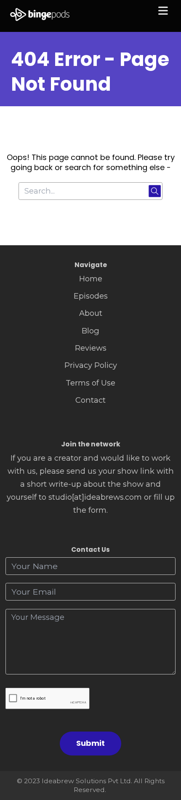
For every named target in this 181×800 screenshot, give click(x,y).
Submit (90, 743)
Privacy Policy (90, 365)
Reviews (90, 348)
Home (90, 278)
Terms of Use (90, 383)
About (90, 313)
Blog (90, 331)
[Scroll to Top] (165, 756)
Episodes (91, 296)
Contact (90, 400)
